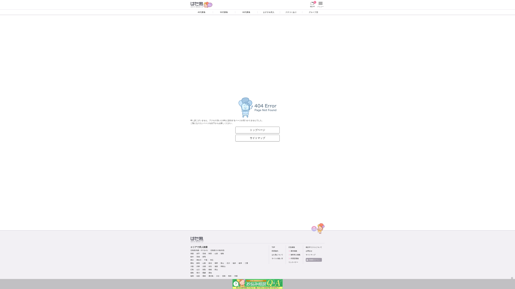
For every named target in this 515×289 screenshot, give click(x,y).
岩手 (198, 253)
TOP (273, 247)
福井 (234, 263)
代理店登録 (295, 258)
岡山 (216, 270)
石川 (228, 263)
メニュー (320, 5)
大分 (217, 276)
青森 (192, 253)
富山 (222, 263)
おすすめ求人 (268, 12)
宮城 (204, 253)
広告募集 (291, 247)
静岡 (198, 263)
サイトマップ (257, 138)
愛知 (192, 263)
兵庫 (198, 266)
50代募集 (224, 12)
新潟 (210, 263)
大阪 (192, 266)
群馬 (204, 257)
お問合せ (309, 251)
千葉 (205, 260)
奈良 (210, 266)
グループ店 (313, 12)
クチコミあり (291, 12)
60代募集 (246, 12)
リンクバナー (293, 262)
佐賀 (198, 276)
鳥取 (204, 270)
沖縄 (236, 276)
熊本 (229, 276)
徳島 (192, 273)
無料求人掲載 (295, 255)
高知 (210, 273)
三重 (246, 263)
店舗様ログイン (314, 260)
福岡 (192, 276)
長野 (216, 263)
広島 (192, 270)
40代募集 (201, 12)
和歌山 (223, 266)
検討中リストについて (314, 247)
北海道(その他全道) (217, 250)
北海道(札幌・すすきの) (199, 250)
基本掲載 (294, 251)
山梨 (204, 263)
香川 (198, 273)
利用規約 (275, 251)
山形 (216, 253)
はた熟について (277, 255)
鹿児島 (211, 276)
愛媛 (204, 273)
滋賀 (216, 266)
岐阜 (240, 263)
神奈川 (198, 260)
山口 (198, 270)
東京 (192, 260)
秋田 (210, 253)
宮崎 (223, 276)
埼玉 (211, 260)
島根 (210, 270)
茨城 (198, 257)
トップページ (257, 130)
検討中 (312, 4)
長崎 (204, 276)
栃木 (192, 257)
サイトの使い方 (277, 258)
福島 (222, 253)
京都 (204, 266)
